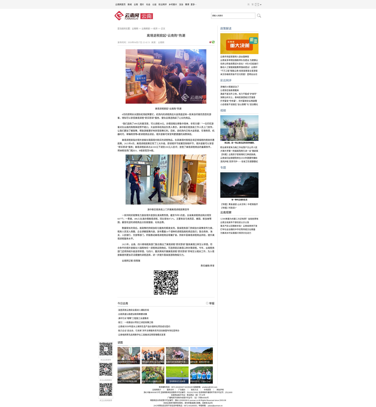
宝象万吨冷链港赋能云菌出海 (129, 381)
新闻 (130, 4)
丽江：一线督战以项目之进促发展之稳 (135, 322)
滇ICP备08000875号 (152, 392)
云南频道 (146, 28)
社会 (148, 4)
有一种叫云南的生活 (239, 200)
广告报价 (181, 390)
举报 (211, 303)
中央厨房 (207, 390)
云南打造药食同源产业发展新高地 (179, 362)
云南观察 (225, 212)
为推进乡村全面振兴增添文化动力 (235, 233)
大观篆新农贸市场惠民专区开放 (130, 362)
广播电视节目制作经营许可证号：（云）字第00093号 (188, 398)
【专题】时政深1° (228, 208)
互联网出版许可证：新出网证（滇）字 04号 (188, 395)
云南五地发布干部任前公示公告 (234, 222)
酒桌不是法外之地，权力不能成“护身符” (238, 94)
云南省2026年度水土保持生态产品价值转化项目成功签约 (144, 326)
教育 (187, 4)
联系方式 (194, 390)
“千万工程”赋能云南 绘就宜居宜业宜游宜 (239, 71)
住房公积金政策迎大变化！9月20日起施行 (239, 64)
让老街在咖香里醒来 (229, 90)
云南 (136, 4)
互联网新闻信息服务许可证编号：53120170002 (179, 392)
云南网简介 (156, 390)
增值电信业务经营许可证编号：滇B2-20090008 (169, 400)
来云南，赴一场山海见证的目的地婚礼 (239, 143)
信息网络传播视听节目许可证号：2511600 (215, 392)
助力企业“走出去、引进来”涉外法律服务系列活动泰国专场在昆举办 (148, 330)
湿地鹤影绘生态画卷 (177, 381)
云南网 (135, 28)
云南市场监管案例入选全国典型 (234, 57)
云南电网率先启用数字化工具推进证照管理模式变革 (142, 334)
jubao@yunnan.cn (215, 406)
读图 (120, 342)
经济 (155, 28)
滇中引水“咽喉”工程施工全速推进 (133, 318)
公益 (154, 4)
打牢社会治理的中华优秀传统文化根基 (237, 229)
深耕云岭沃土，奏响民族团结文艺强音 (237, 97)
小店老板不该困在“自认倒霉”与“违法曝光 (239, 104)
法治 (181, 4)
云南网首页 (120, 4)
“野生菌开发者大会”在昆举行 (153, 362)
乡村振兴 (173, 4)
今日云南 (123, 303)
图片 (142, 4)
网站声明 (220, 390)
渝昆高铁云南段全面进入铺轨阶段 (133, 310)
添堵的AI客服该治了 (229, 87)
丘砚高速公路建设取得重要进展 (132, 314)
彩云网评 (162, 4)
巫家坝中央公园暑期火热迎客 (153, 381)
